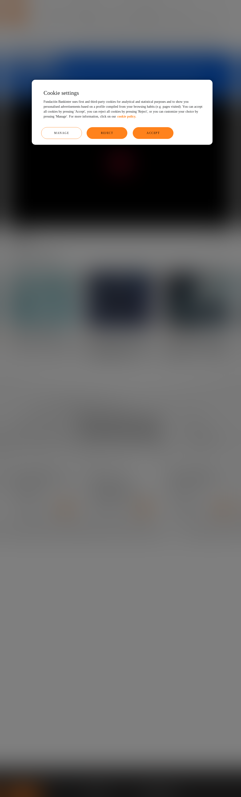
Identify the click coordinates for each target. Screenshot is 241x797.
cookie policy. (126, 116)
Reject (107, 133)
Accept (153, 133)
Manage (61, 133)
